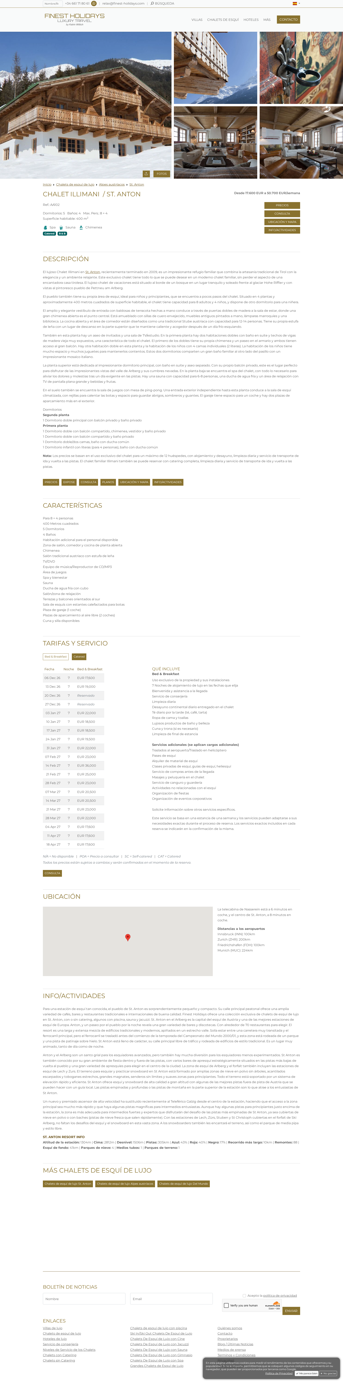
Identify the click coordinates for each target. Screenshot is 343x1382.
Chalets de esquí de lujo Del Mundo (183, 1183)
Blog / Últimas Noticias (235, 1344)
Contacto (225, 1333)
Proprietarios (228, 1339)
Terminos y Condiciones (236, 1355)
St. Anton (136, 184)
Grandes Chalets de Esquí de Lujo (156, 1366)
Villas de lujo (52, 1328)
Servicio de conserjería (60, 1344)
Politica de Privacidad (279, 1373)
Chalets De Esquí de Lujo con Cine (157, 1339)
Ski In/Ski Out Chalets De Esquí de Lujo (161, 1333)
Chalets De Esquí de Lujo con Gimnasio (161, 1355)
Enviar (291, 1311)
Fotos (162, 174)
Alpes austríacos (112, 184)
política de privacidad (280, 1296)
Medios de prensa (232, 1350)
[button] (296, 4)
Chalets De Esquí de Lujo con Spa (156, 1360)
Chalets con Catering (59, 1355)
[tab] (56, 656)
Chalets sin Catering (59, 1360)
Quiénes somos (230, 1328)
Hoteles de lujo (55, 1339)
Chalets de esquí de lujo (75, 184)
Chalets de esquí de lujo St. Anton (68, 1183)
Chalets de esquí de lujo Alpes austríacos (125, 1183)
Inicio (47, 184)
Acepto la (272, 1296)
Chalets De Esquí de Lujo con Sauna (158, 1350)
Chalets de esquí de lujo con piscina (158, 1328)
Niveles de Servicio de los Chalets (69, 1350)
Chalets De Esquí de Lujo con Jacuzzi (159, 1344)
